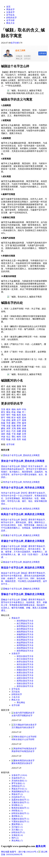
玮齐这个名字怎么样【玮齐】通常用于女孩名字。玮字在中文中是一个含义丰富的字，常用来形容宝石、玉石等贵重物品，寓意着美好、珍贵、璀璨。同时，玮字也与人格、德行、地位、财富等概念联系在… (24, 498)
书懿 (13, 415)
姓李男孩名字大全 (25, 626)
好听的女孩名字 (20, 813)
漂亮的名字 (18, 786)
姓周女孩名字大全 (25, 681)
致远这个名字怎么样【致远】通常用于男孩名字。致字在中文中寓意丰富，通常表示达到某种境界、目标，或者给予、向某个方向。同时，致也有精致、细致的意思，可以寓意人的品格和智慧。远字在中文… (24, 578)
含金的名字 (18, 778)
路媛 (19, 434)
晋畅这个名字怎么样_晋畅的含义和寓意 (23, 594)
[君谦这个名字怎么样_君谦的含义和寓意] (20, 535)
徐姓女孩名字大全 (25, 683)
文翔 (13, 428)
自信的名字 (18, 797)
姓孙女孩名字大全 (25, 686)
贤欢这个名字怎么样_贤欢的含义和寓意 (23, 461)
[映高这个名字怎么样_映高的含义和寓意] (20, 509)
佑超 (24, 439)
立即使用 (42, 53)
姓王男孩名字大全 (25, 623)
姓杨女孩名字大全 (25, 670)
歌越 (8, 439)
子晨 (13, 434)
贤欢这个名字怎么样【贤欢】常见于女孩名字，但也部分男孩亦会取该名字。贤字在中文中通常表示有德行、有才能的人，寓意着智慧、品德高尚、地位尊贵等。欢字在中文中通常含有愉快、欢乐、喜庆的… (24, 471)
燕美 (19, 439)
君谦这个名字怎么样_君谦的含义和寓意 (23, 541)
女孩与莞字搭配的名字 (21, 715)
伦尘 (8, 437)
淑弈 (3, 434)
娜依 (13, 423)
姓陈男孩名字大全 (25, 632)
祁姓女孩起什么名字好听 (22, 739)
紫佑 (8, 412)
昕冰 (13, 417)
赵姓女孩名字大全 (25, 678)
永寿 (24, 434)
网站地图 (5, 852)
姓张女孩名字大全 (25, 656)
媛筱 (3, 428)
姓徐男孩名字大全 (25, 648)
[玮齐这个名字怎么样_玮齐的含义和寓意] (20, 482)
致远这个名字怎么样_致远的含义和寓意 (23, 567)
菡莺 (13, 420)
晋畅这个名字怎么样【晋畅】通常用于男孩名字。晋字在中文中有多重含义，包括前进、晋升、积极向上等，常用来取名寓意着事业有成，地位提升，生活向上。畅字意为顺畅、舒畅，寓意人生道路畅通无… (24, 605)
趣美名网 (41, 846)
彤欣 (24, 415)
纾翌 (3, 439)
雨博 (24, 420)
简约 (15, 838)
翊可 (8, 415)
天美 (24, 437)
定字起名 (10, 15)
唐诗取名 (17, 816)
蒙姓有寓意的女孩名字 (21, 763)
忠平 (19, 420)
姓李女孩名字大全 (25, 662)
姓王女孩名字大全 (25, 659)
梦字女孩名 (18, 783)
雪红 (13, 437)
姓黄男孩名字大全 (25, 637)
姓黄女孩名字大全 (25, 672)
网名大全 (10, 23)
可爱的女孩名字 (20, 821)
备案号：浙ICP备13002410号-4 (24, 852)
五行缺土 (17, 827)
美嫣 (8, 434)
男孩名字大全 (19, 789)
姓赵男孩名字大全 (25, 642)
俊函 (24, 428)
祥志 (8, 431)
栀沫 (8, 409)
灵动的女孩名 (19, 781)
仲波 (3, 437)
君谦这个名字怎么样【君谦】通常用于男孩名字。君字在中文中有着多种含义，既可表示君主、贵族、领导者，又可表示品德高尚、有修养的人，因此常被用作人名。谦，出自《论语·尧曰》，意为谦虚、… (24, 551)
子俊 (3, 420)
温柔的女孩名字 (20, 800)
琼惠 (13, 426)
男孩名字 (10, 9)
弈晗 (8, 420)
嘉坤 (24, 423)
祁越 (19, 412)
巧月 (13, 431)
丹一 (24, 412)
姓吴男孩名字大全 (25, 640)
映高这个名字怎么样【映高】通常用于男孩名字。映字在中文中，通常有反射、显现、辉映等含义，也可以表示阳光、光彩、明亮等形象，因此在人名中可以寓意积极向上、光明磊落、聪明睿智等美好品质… (24, 525)
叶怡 (24, 409)
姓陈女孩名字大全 (25, 667)
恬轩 (3, 415)
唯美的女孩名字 (20, 808)
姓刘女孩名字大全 (25, 664)
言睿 (24, 426)
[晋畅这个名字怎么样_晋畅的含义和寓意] (20, 589)
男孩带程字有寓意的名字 (22, 751)
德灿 (13, 409)
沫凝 (8, 426)
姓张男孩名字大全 (25, 621)
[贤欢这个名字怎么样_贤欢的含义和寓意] (20, 455)
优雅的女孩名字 (20, 819)
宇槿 (3, 426)
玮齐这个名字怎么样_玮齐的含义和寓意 (23, 487)
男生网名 (21, 702)
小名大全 (15, 697)
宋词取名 (17, 805)
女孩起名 (17, 835)
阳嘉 (3, 423)
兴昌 (13, 439)
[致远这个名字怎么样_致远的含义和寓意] (20, 562)
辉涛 (19, 426)
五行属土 (17, 830)
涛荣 (8, 428)
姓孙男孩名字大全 (25, 651)
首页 (8, 7)
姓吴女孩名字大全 (25, 675)
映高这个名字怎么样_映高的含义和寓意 (23, 514)
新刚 (19, 428)
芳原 (8, 423)
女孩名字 (10, 12)
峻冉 (19, 437)
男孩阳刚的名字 (20, 791)
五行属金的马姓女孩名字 (22, 727)
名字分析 (10, 20)
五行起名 (15, 692)
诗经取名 (17, 811)
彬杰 (19, 415)
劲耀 (19, 431)
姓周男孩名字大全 (25, 645)
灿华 (19, 409)
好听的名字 (11, 17)
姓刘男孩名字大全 (25, 629)
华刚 (8, 417)
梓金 (13, 412)
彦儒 (24, 431)
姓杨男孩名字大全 (25, 634)
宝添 (3, 409)
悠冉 (24, 417)
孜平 (3, 431)
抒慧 (19, 423)
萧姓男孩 (17, 824)
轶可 (3, 417)
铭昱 (19, 417)
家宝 (3, 412)
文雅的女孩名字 (20, 802)
